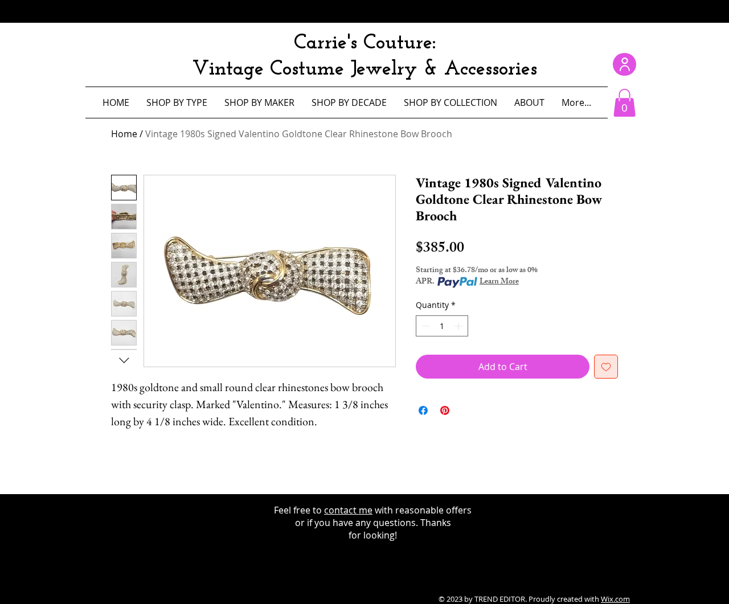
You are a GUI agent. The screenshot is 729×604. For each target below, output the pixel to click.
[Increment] (459, 326)
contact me (348, 510)
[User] (624, 64)
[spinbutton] (442, 326)
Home (124, 134)
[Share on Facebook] (423, 410)
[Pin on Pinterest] (445, 410)
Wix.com (615, 599)
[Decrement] (424, 326)
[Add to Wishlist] (606, 367)
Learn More (499, 282)
